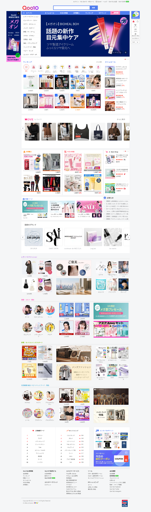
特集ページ (28, 199)
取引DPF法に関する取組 (73, 491)
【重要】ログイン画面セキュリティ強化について (118, 214)
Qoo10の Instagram (115, 491)
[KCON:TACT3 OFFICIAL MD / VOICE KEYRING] (99, 436)
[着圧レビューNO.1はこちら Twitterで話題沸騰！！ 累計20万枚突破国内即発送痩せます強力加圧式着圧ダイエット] (32, 183)
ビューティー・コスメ (30, 20)
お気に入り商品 (92, 487)
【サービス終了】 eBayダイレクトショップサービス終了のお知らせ (118, 209)
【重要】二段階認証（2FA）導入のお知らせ (118, 216)
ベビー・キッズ (28, 51)
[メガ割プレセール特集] (35, 207)
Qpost (100, 1)
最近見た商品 (92, 489)
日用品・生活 (27, 39)
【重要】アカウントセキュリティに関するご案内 (118, 219)
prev (23, 128)
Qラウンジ (48, 485)
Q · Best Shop (113, 152)
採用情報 (112, 476)
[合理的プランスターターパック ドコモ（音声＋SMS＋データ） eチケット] (124, 444)
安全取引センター (71, 487)
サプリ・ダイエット (29, 24)
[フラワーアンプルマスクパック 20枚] (32, 162)
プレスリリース (114, 478)
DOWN (138, 42)
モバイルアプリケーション (96, 478)
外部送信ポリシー (71, 482)
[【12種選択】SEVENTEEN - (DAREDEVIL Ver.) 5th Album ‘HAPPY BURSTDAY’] (107, 444)
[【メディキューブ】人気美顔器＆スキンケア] (62, 207)
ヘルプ (105, 1)
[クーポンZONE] (112, 458)
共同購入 (29, 152)
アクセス (69, 484)
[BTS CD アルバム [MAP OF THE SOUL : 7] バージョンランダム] (115, 436)
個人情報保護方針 (71, 480)
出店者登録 (48, 473)
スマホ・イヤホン (28, 35)
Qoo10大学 (122, 1)
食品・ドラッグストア (30, 43)
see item (103, 262)
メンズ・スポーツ (28, 28)
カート (92, 1)
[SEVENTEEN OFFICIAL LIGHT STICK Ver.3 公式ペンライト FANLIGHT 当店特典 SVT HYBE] (99, 444)
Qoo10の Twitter (114, 489)
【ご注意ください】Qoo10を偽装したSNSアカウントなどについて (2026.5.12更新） (118, 204)
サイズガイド (135, 38)
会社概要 (112, 473)
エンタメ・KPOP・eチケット (32, 54)
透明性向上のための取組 (73, 493)
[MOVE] (115, 13)
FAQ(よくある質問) (72, 476)
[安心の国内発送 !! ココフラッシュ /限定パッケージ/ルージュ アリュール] (51, 183)
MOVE (29, 119)
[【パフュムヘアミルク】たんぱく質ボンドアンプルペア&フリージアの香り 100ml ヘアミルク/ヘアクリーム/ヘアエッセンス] (93, 183)
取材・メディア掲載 (116, 484)
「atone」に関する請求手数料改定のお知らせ (118, 211)
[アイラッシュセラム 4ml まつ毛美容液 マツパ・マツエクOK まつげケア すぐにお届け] (73, 162)
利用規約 (69, 478)
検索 (93, 8)
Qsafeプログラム (71, 489)
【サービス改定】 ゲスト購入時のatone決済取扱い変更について (118, 206)
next (128, 128)
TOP (133, 42)
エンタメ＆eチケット (107, 430)
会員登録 (25, 473)
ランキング (27, 62)
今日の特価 (70, 152)
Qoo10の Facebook (115, 487)
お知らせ (110, 198)
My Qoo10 (83, 1)
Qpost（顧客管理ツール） (95, 476)
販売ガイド (48, 476)
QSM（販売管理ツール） (95, 473)
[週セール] (89, 207)
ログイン (76, 1)
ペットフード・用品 (29, 47)
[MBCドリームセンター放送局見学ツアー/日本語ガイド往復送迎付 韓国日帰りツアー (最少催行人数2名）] (124, 436)
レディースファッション (30, 16)
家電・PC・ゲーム (29, 32)
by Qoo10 (37, 119)
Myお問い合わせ (71, 473)
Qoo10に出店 (113, 1)
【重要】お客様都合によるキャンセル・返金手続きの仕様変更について (118, 201)
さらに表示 (99, 62)
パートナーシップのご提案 (118, 482)
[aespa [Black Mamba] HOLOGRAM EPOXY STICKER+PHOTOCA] (107, 436)
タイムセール (110, 62)
